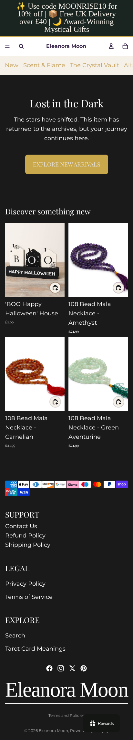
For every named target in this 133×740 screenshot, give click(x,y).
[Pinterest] (83, 668)
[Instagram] (61, 668)
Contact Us (21, 526)
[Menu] (7, 46)
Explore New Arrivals (66, 164)
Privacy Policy (25, 583)
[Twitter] (72, 668)
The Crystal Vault (94, 65)
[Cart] (125, 46)
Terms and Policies (66, 715)
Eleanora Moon (53, 730)
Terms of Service (29, 596)
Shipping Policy (27, 544)
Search (15, 635)
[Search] (21, 46)
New (11, 65)
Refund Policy (25, 535)
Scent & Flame (44, 65)
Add (60, 288)
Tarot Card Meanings (35, 648)
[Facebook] (49, 668)
